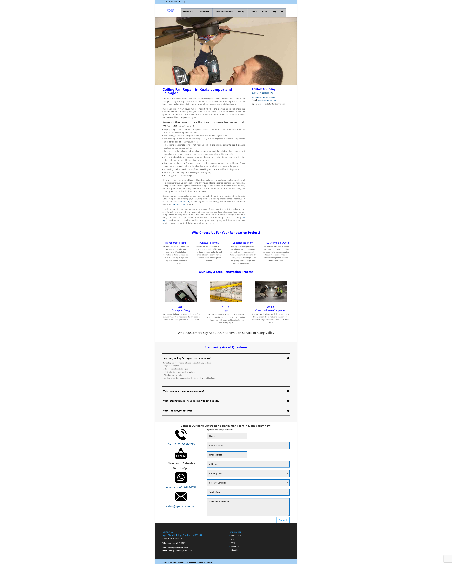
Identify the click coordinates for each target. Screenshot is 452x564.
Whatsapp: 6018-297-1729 (181, 487)
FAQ (232, 539)
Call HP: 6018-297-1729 (181, 444)
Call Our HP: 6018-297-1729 (263, 93)
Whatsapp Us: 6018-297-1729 (263, 97)
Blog (233, 543)
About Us (234, 550)
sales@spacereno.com (267, 100)
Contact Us (235, 546)
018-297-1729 (172, 2)
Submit (283, 520)
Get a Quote (236, 535)
